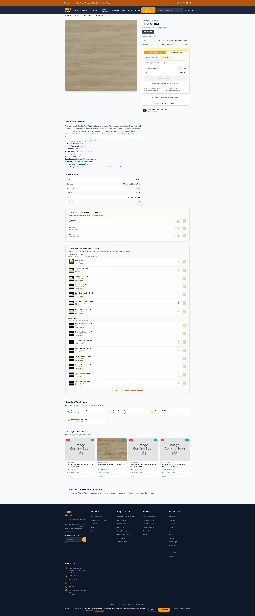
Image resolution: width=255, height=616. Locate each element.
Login (187, 10)
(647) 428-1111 (153, 111)
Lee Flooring (121, 538)
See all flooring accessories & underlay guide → (127, 390)
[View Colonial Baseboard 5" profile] (71, 358)
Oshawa (171, 556)
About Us (146, 534)
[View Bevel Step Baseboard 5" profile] (71, 350)
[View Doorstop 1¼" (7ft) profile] (71, 270)
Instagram (72, 586)
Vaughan (171, 538)
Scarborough (173, 552)
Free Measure (148, 10)
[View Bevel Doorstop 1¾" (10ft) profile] (71, 303)
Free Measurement (149, 527)
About (130, 10)
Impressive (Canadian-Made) (126, 516)
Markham (172, 516)
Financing (115, 10)
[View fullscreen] (134, 88)
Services (95, 10)
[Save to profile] (155, 36)
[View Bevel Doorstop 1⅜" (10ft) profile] (71, 294)
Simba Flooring (122, 531)
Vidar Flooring (121, 520)
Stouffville (172, 520)
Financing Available (149, 520)
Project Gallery (148, 531)
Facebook (72, 583)
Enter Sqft (166, 57)
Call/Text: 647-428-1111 (183, 3)
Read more (69, 137)
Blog (123, 10)
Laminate (94, 524)
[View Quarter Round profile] (71, 261)
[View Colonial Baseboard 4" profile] (71, 366)
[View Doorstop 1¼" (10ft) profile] (71, 278)
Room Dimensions (152, 57)
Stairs (93, 531)
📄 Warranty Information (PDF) (77, 164)
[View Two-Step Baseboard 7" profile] (71, 325)
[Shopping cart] (192, 10)
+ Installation (177, 52)
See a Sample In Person (167, 103)
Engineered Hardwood (98, 520)
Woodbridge (173, 542)
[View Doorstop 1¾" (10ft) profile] (71, 286)
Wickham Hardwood (123, 534)
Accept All (164, 610)
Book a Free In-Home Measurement (166, 97)
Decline (152, 610)
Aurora (171, 549)
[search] (170, 10)
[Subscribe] (84, 539)
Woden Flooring (122, 524)
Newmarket (172, 545)
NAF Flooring (121, 527)
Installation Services (149, 516)
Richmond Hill (173, 524)
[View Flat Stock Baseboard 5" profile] (71, 375)
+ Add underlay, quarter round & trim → (165, 83)
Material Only (156, 52)
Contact (137, 10)
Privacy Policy (99, 611)
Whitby (171, 534)
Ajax (170, 531)
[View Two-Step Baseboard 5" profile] (71, 333)
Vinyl (76, 15)
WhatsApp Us (73, 579)
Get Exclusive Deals (72, 535)
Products (84, 10)
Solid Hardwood (96, 516)
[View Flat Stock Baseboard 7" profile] (71, 383)
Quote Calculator (105, 10)
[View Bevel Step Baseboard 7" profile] (71, 342)
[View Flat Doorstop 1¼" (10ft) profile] (71, 311)
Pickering (172, 527)
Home (76, 10)
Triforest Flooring (86, 15)
